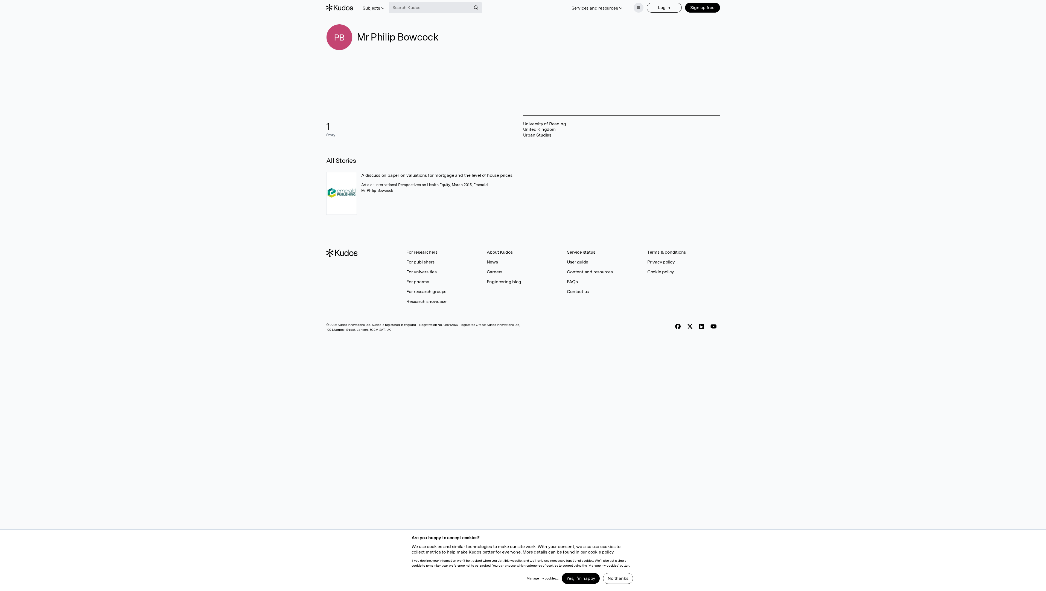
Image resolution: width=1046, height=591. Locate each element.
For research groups (426, 291)
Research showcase (426, 301)
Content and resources (590, 271)
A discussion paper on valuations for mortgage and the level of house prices (436, 175)
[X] (690, 326)
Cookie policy (660, 271)
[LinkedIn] (701, 326)
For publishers (420, 262)
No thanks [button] (618, 578)
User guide (577, 262)
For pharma (417, 281)
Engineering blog (504, 281)
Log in (664, 7)
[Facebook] (678, 326)
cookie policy (600, 552)
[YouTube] (713, 326)
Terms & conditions (666, 252)
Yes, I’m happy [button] (580, 578)
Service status (581, 252)
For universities (421, 271)
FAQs (572, 281)
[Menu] (638, 8)
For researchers (422, 252)
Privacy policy (661, 262)
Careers (495, 271)
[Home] (339, 7)
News (492, 262)
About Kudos (500, 252)
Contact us (578, 291)
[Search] (476, 7)
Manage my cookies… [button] (542, 578)
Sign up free (702, 7)
